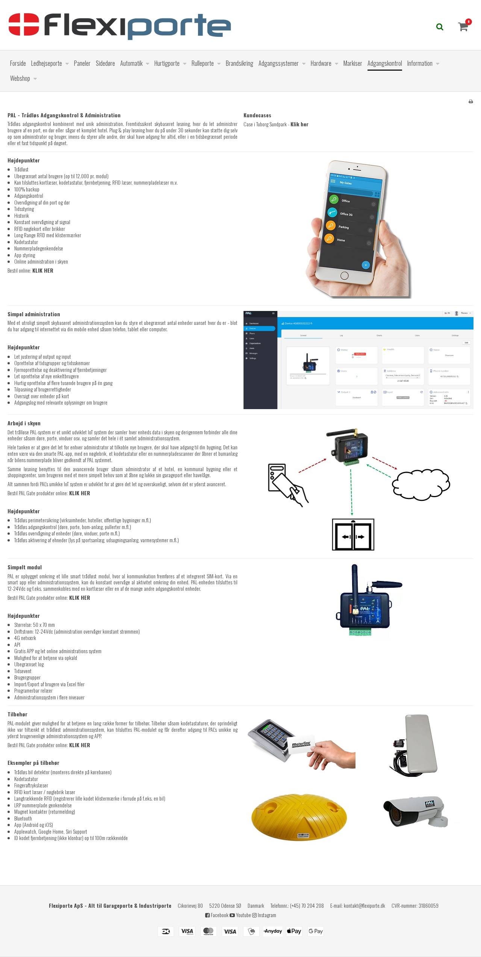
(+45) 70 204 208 (307, 905)
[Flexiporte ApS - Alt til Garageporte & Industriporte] (182, 25)
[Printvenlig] (470, 101)
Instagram (266, 915)
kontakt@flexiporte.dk (364, 905)
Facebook (219, 915)
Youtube (243, 915)
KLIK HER (42, 270)
